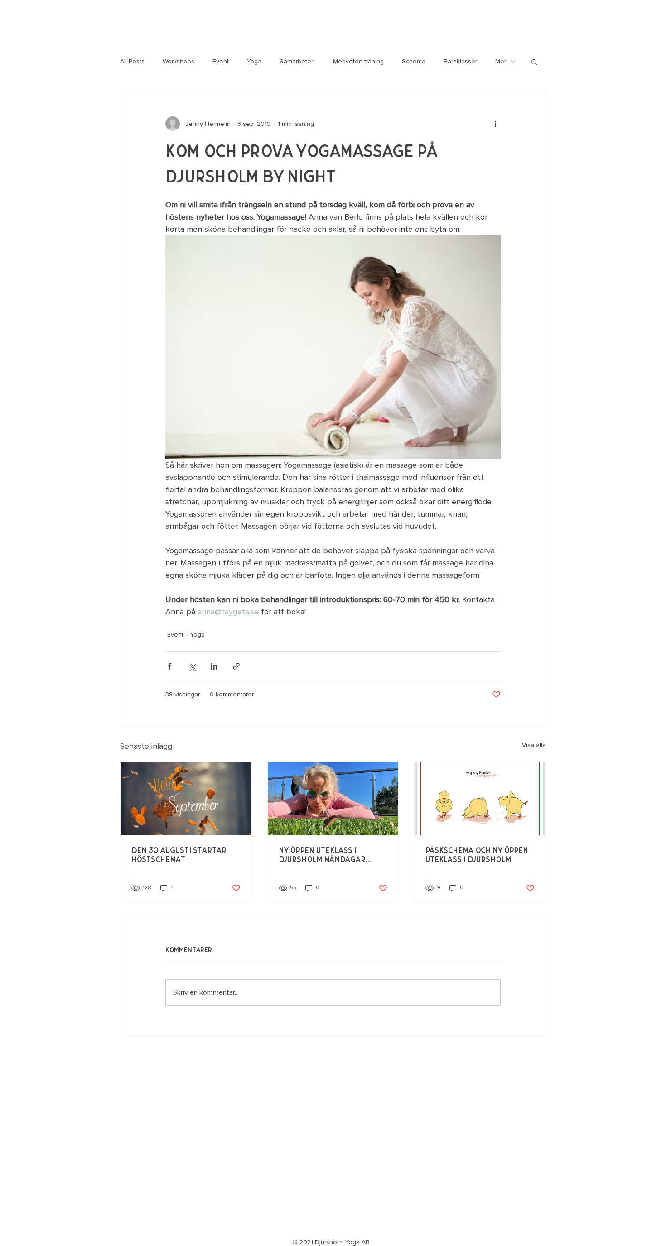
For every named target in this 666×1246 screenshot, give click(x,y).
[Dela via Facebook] (169, 666)
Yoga (254, 61)
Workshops (178, 61)
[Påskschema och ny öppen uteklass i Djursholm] (480, 798)
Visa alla (534, 745)
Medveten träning (358, 61)
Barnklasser (460, 61)
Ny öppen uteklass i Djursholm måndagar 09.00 (322, 855)
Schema (413, 61)
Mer (500, 61)
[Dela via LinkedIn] (214, 666)
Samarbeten (297, 61)
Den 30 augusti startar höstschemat (179, 855)
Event (220, 61)
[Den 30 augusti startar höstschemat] (186, 798)
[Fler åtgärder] (495, 123)
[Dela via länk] (236, 666)
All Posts (132, 61)
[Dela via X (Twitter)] (192, 666)
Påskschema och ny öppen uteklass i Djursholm (476, 855)
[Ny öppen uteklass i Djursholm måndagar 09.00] (333, 798)
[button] (534, 61)
